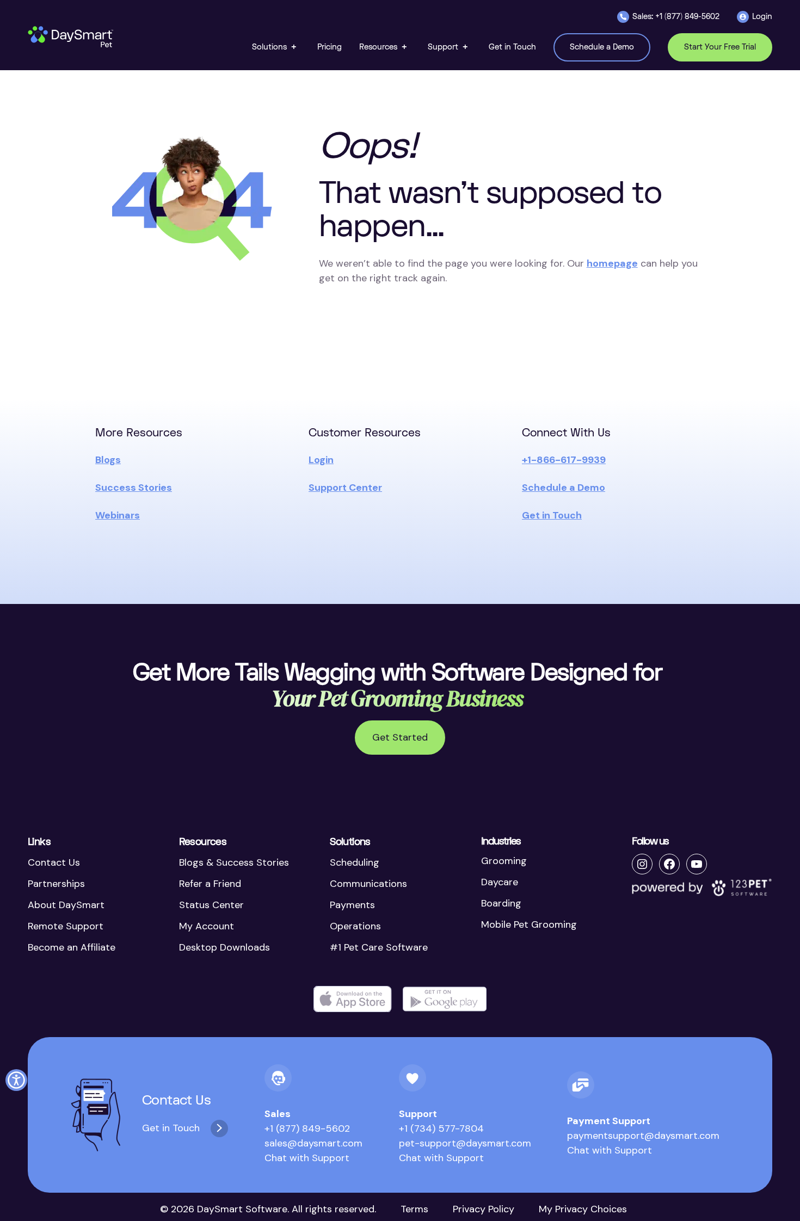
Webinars (117, 515)
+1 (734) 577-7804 (441, 1128)
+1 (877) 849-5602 (307, 1128)
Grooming (504, 860)
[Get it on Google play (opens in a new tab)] (445, 999)
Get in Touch (552, 515)
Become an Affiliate (71, 947)
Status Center (211, 904)
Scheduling (354, 862)
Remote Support (65, 926)
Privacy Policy (483, 1209)
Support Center (345, 487)
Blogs (108, 459)
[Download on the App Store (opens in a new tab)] (352, 999)
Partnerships (56, 883)
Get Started (400, 737)
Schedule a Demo (563, 487)
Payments (352, 904)
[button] (276, 47)
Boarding (501, 903)
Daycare (499, 882)
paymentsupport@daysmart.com (643, 1135)
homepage (612, 263)
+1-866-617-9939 (564, 459)
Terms (414, 1209)
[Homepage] (71, 37)
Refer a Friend (210, 883)
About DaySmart (66, 904)
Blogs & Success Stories (234, 862)
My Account (206, 926)
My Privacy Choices (583, 1209)
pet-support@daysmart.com (465, 1143)
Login (321, 459)
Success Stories (133, 487)
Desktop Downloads (224, 947)
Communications (368, 883)
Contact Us (54, 862)
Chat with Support (306, 1157)
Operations (355, 926)
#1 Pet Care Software (379, 947)
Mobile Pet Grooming (529, 924)
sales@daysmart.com (313, 1143)
